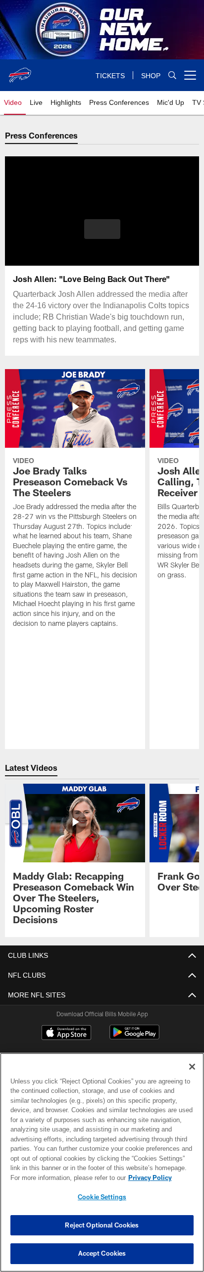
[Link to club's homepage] (20, 71)
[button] (102, 235)
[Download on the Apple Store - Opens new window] (66, 1033)
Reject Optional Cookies (102, 1225)
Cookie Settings (102, 1197)
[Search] (172, 75)
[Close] (192, 1067)
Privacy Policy (65, 1177)
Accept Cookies (102, 1253)
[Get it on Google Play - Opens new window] (134, 1037)
